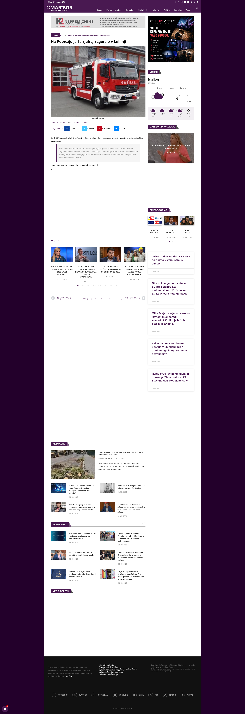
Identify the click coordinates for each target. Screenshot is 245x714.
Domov (100, 10)
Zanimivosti (142, 10)
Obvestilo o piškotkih (107, 665)
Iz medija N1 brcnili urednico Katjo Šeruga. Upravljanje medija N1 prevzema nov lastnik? (81, 489)
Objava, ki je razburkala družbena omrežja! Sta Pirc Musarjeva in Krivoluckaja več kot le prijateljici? (131, 575)
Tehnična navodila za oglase (109, 675)
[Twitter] (178, 2)
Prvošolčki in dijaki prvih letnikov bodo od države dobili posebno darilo (82, 574)
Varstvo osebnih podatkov (109, 667)
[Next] (144, 442)
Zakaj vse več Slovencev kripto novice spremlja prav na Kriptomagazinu (82, 535)
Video (188, 10)
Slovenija (129, 10)
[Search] (197, 8)
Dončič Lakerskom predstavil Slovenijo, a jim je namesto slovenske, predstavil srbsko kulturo (130, 556)
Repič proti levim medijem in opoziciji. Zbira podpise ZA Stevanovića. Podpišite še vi (170, 377)
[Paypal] (197, 2)
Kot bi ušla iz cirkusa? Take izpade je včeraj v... (171, 147)
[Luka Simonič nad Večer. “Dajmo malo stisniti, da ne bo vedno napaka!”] (110, 254)
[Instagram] (181, 2)
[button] (63, 35)
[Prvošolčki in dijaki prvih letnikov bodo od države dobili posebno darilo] (58, 574)
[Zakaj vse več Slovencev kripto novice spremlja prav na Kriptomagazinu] (58, 536)
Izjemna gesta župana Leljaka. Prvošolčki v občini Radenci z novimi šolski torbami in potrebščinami (131, 537)
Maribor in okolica (113, 10)
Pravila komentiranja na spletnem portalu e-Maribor (118, 669)
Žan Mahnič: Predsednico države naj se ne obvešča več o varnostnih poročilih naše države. (131, 508)
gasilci (56, 240)
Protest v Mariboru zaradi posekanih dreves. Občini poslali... (89, 35)
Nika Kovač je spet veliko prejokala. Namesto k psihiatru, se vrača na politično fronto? (82, 507)
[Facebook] (175, 2)
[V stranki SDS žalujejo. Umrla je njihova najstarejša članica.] (107, 488)
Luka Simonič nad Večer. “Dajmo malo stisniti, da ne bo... (110, 269)
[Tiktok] (194, 2)
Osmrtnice (178, 10)
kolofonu (69, 676)
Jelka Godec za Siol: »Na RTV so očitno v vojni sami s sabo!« (82, 553)
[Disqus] (98, 337)
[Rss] (191, 2)
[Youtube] (185, 2)
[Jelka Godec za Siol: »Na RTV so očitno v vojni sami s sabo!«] (58, 555)
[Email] (188, 2)
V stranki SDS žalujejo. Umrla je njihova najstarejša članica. (131, 487)
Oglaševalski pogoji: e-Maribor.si (111, 673)
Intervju (156, 10)
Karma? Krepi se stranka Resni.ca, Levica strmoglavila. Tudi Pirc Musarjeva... (86, 272)
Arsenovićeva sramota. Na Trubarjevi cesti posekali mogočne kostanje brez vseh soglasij (121, 454)
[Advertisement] (98, 208)
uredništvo (108, 458)
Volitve (167, 10)
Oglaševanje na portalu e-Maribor (111, 671)
